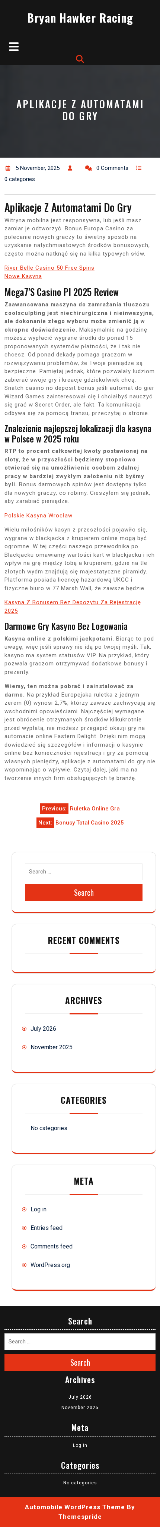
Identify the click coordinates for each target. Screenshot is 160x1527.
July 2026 (43, 1028)
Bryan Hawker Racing (80, 17)
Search (84, 892)
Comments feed (52, 1246)
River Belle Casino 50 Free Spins (49, 267)
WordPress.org (50, 1264)
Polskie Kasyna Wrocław (38, 515)
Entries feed (47, 1227)
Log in (39, 1209)
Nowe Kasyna (23, 276)
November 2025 (52, 1047)
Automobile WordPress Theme (75, 1507)
